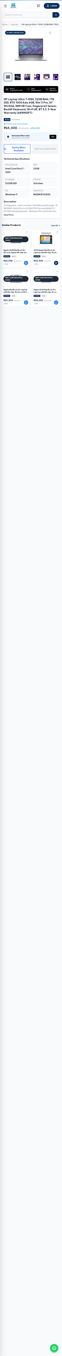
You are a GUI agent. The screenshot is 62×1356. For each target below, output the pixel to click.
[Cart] (38, 6)
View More (9, 215)
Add (52, 137)
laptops (14, 24)
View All (54, 225)
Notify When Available (19, 149)
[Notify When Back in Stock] (26, 263)
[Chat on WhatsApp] (54, 1348)
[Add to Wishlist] (27, 232)
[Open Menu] (5, 6)
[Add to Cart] (56, 263)
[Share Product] (50, 33)
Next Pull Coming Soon (45, 149)
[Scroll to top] (54, 1338)
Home (4, 24)
